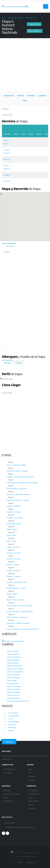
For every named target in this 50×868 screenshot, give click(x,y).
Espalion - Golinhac (14, 506)
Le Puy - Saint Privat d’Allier (16, 465)
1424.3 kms (18, 275)
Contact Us (29, 862)
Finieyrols (28, 290)
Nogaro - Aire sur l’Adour (16, 600)
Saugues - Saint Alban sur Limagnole (20, 477)
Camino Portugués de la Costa (18, 701)
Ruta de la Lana (12, 683)
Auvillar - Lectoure (13, 570)
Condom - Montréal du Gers (17, 582)
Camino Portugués (13, 677)
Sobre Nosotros (9, 769)
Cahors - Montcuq (13, 547)
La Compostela (13, 716)
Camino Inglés (12, 680)
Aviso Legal (7, 773)
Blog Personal (8, 801)
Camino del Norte (13, 660)
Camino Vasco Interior (15, 669)
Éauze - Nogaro (12, 594)
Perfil (25, 101)
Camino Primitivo (13, 663)
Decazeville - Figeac (14, 524)
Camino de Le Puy (31, 18)
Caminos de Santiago (15, 18)
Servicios (20, 96)
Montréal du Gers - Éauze (16, 588)
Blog (29, 769)
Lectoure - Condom (14, 576)
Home (4, 18)
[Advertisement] (25, 64)
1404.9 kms (18, 319)
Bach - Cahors (12, 541)
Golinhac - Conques (14, 512)
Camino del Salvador (14, 666)
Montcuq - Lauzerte (14, 553)
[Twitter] (7, 833)
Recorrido (31, 96)
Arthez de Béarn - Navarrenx (17, 617)
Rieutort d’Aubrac (32, 304)
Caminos (31, 780)
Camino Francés (12, 651)
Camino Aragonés (13, 654)
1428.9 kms (18, 261)
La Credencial (13, 713)
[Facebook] (3, 833)
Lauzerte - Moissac (14, 559)
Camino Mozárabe (13, 689)
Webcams (31, 808)
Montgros (28, 319)
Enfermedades (13, 722)
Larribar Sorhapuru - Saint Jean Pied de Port (23, 629)
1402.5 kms (18, 334)
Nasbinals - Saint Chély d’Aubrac (18, 494)
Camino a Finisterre (14, 657)
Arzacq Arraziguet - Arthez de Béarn (20, 611)
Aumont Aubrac (31, 260)
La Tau (10, 719)
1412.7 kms (18, 290)
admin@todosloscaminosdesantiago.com (19, 827)
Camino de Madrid (13, 675)
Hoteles (19, 363)
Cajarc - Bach (11, 535)
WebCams (12, 727)
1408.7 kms (18, 305)
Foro (30, 773)
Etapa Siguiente (34, 31)
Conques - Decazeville (15, 518)
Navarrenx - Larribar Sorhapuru (18, 623)
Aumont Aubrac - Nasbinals (17, 488)
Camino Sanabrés (13, 692)
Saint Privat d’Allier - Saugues (17, 471)
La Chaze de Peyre (32, 275)
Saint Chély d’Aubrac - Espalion (18, 500)
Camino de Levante (14, 686)
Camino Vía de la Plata (15, 672)
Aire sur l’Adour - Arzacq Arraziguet (19, 605)
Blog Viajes (7, 790)
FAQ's (20, 862)
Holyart (5, 797)
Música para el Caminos (11, 794)
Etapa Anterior (34, 24)
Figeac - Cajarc (12, 529)
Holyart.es (12, 724)
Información (9, 96)
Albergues (42, 96)
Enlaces (11, 730)
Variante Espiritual (13, 698)
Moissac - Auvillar (13, 564)
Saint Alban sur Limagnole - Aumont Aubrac (22, 483)
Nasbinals (28, 334)
